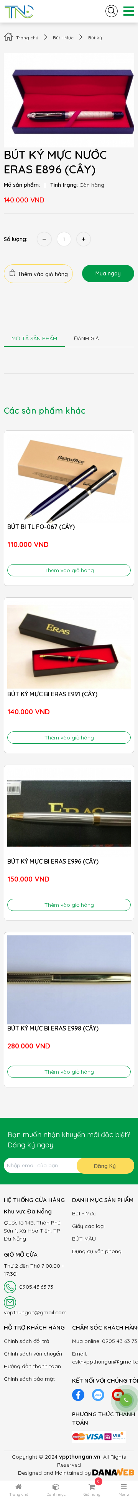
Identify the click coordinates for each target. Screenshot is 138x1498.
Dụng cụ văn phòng (97, 1251)
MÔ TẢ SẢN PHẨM (34, 338)
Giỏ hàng (92, 1494)
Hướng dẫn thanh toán (32, 1366)
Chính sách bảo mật (29, 1378)
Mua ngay (108, 273)
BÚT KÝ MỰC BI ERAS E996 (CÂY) (53, 861)
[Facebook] (78, 1394)
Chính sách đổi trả (26, 1341)
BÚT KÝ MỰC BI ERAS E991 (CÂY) (52, 694)
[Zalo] (98, 1394)
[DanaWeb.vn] (113, 1472)
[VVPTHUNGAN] (19, 10)
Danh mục (56, 1494)
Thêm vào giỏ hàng (42, 274)
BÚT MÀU (84, 1238)
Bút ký (95, 37)
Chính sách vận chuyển (33, 1353)
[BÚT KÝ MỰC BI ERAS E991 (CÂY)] (69, 645)
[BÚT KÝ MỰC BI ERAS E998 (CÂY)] (69, 980)
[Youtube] (118, 1394)
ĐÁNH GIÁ (86, 338)
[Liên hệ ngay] (126, 1400)
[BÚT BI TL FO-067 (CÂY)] (69, 478)
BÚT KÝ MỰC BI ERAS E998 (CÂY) (53, 1028)
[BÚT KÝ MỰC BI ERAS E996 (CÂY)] (69, 812)
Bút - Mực (63, 37)
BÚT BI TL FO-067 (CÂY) (41, 527)
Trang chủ (27, 37)
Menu (123, 1494)
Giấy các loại (88, 1226)
